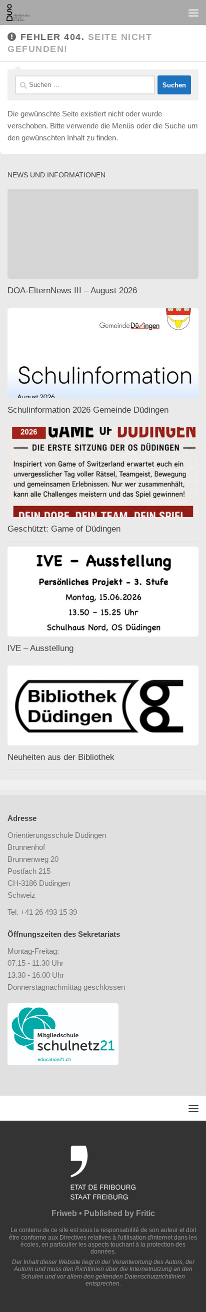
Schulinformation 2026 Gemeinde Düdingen (88, 410)
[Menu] (193, 12)
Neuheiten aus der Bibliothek (61, 757)
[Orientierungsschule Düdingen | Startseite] (21, 12)
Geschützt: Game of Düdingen (64, 529)
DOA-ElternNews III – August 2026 (72, 290)
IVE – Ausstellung (41, 648)
